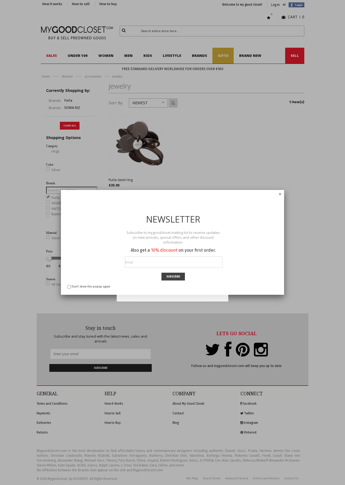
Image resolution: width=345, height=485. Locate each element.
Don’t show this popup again (91, 286)
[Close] (280, 194)
